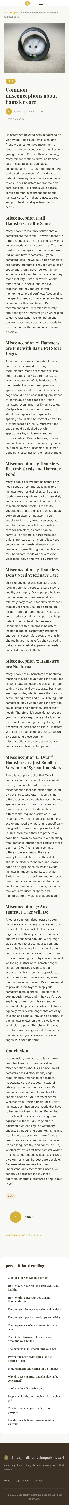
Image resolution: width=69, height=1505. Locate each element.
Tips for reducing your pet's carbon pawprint (29, 1410)
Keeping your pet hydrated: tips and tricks (34, 1317)
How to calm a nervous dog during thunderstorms (29, 1299)
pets (16, 12)
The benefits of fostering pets (26, 1388)
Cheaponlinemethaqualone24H (38, 1457)
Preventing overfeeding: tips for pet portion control (30, 1358)
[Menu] (41, 3)
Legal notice (22, 1480)
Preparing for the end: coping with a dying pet (34, 1398)
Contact (37, 1480)
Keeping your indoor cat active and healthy (34, 1309)
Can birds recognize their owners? (29, 1277)
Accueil (8, 12)
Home (7, 1480)
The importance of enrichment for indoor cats (33, 1327)
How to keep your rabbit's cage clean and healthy (33, 1287)
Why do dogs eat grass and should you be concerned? (33, 1378)
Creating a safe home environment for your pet (31, 1421)
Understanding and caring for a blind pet (33, 1368)
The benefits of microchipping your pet (32, 1349)
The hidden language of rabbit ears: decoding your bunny (30, 1339)
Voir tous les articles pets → (23, 1235)
